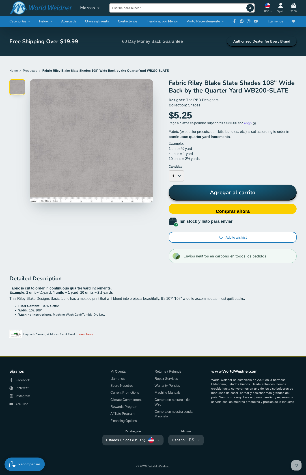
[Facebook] (235, 21)
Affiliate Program (122, 413)
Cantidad (176, 166)
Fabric (44, 21)
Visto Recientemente (203, 21)
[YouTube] (256, 21)
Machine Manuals (168, 392)
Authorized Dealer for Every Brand (261, 41)
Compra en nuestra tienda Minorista (173, 414)
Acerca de (68, 21)
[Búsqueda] (250, 8)
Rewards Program (123, 406)
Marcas (87, 8)
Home (13, 70)
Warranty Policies (167, 385)
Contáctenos (128, 21)
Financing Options (123, 421)
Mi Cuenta (117, 371)
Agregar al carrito (232, 192)
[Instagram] (249, 21)
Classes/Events (97, 21)
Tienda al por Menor (162, 21)
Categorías (17, 21)
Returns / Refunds (168, 371)
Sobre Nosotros (122, 385)
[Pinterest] (242, 21)
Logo (40, 8)
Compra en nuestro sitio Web (172, 402)
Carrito (294, 8)
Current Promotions (124, 392)
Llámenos (275, 21)
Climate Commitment (126, 400)
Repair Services (166, 378)
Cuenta (280, 8)
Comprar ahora (233, 211)
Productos (30, 70)
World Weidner (159, 466)
